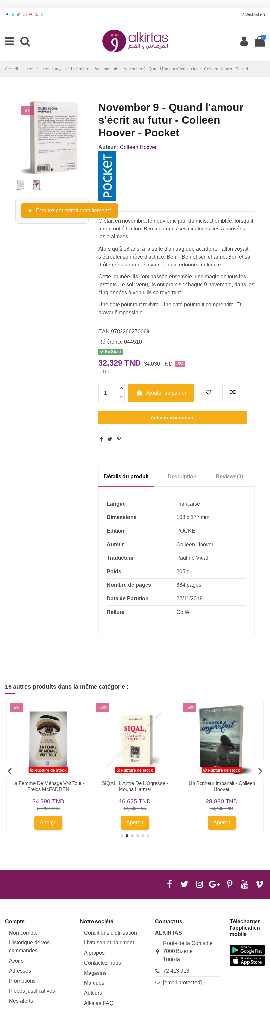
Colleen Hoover (138, 147)
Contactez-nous (102, 963)
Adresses (20, 971)
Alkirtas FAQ (98, 1003)
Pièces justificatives (32, 991)
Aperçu (48, 822)
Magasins (95, 973)
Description (182, 476)
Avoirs (16, 961)
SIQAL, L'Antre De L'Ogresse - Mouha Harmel (135, 786)
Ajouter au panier (166, 393)
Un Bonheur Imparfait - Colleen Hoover (222, 786)
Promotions (22, 981)
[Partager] (101, 439)
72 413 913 (176, 971)
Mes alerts (21, 1001)
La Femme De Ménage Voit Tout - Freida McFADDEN (48, 786)
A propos (94, 953)
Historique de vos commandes (29, 946)
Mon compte (23, 933)
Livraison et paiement (109, 942)
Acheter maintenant (173, 417)
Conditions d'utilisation (110, 933)
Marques (94, 983)
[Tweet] (109, 439)
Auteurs (93, 993)
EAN (104, 331)
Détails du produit (126, 476)
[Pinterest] (119, 439)
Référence (110, 342)
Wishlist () (254, 14)
